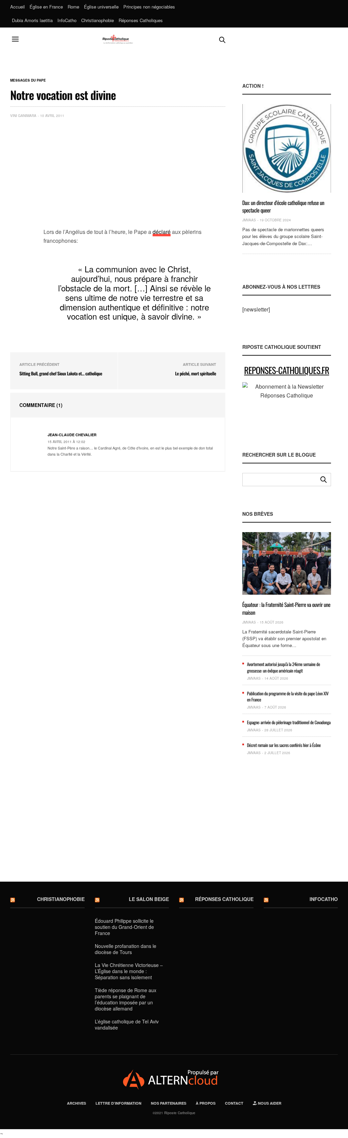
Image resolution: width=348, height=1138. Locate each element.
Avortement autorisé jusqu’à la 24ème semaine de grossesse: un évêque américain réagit (283, 667)
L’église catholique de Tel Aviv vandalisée (127, 1024)
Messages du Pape (28, 80)
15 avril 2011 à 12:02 (66, 441)
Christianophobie (97, 20)
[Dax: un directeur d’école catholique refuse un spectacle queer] (286, 148)
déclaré (162, 232)
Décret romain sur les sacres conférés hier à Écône (284, 745)
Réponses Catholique (224, 899)
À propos (205, 1103)
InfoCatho (66, 20)
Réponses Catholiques (141, 20)
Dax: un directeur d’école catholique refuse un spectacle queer (283, 206)
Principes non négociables (149, 6)
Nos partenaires (168, 1103)
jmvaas (249, 220)
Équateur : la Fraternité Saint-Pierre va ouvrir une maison (286, 608)
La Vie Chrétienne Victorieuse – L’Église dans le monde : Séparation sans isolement (129, 971)
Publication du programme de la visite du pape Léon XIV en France (288, 696)
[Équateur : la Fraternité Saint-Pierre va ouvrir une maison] (286, 563)
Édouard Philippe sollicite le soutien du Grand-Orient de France (124, 926)
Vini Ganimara (23, 115)
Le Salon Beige (149, 899)
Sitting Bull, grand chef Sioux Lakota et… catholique (60, 373)
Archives (76, 1103)
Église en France (46, 6)
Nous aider (269, 1103)
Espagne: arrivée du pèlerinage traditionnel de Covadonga (289, 722)
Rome (73, 6)
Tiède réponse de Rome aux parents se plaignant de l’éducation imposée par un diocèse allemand (125, 999)
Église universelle (101, 6)
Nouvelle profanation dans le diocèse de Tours (125, 948)
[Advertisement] (134, 174)
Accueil (17, 6)
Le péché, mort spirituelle (195, 373)
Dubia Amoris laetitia (32, 20)
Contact (234, 1103)
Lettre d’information (118, 1103)
